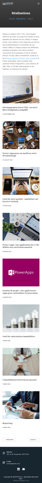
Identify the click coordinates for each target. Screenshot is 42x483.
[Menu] (38, 3)
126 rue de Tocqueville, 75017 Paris (18, 454)
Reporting (7, 423)
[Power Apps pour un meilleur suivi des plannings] (21, 135)
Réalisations (21, 19)
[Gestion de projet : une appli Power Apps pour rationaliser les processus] (21, 272)
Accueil (12, 19)
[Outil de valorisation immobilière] (21, 318)
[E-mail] (23, 469)
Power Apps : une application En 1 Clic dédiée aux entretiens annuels (21, 246)
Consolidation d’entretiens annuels (20, 380)
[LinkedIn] (18, 469)
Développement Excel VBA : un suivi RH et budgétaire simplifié (20, 108)
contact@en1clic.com (13, 463)
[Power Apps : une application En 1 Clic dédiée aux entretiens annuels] (21, 227)
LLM (27, 480)
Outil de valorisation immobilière (19, 336)
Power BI (33, 58)
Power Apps (24, 58)
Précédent (10, 439)
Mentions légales (19, 480)
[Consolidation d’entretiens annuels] (21, 362)
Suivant (33, 439)
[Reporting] (21, 405)
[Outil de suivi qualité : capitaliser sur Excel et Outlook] (21, 181)
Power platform (13, 58)
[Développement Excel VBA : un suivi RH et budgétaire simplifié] (21, 89)
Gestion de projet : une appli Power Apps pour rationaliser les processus (20, 291)
